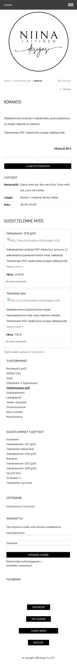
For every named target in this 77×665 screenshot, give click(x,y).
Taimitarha (38, 630)
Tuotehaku (65, 80)
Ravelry (38, 642)
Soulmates (12, 439)
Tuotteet (8, 5)
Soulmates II (13, 478)
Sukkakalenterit (15, 392)
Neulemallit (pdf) (16, 368)
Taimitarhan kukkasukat (20, 449)
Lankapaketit (13, 397)
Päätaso (7, 81)
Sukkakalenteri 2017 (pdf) (21, 444)
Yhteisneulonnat (16, 407)
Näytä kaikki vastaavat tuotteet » (24, 352)
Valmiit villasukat (16, 402)
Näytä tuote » (14, 266)
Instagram (38, 619)
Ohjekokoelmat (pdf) (22, 81)
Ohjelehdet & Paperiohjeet (22, 383)
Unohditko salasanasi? (19, 565)
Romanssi (11, 458)
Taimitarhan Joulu (16, 293)
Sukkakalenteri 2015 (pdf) (21, 463)
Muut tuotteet (14, 412)
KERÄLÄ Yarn (13, 373)
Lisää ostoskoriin (17, 281)
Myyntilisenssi (14, 416)
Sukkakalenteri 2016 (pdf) (21, 453)
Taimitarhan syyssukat (19, 482)
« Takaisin (65, 89)
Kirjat (9, 378)
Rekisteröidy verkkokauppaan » (24, 561)
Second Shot (13, 473)
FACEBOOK (38, 607)
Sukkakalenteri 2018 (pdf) (21, 233)
